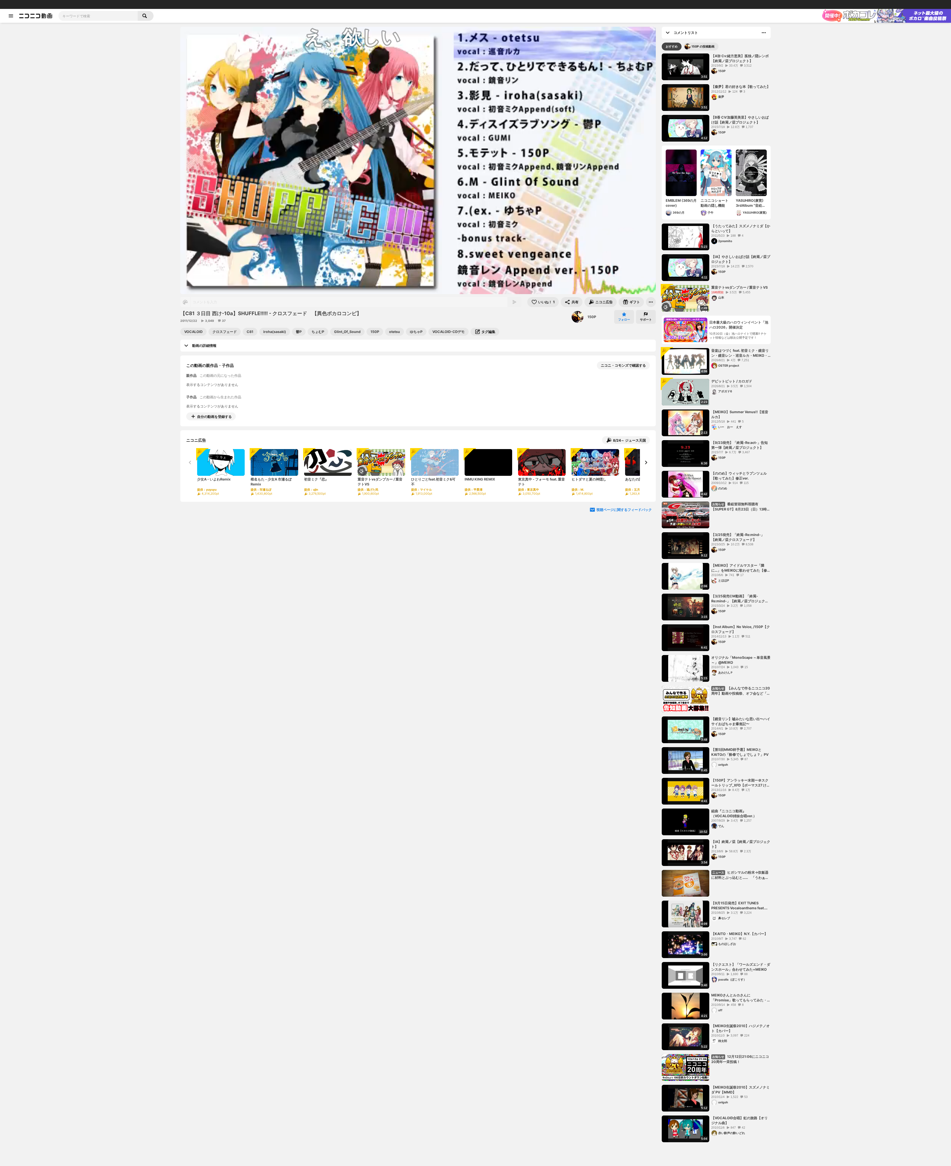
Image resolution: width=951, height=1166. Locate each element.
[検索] (146, 16)
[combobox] (98, 16)
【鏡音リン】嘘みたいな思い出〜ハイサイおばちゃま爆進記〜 (740, 721)
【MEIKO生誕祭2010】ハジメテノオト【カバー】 (740, 1028)
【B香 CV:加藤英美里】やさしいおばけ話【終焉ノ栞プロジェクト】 (740, 119)
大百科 (66, 4)
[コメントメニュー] (764, 33)
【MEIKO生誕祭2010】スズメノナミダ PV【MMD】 (740, 1089)
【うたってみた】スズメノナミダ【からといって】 (740, 228)
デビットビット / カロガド (731, 381)
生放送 (37, 4)
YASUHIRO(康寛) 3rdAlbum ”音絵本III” (751, 203)
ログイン (895, 4)
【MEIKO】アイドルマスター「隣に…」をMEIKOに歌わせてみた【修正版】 (740, 568)
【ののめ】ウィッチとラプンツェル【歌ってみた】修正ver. (739, 475)
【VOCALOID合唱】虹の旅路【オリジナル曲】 (739, 1120)
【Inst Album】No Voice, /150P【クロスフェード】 (740, 629)
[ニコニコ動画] (36, 15)
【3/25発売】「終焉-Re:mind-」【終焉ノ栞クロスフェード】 (737, 537)
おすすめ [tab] (672, 46)
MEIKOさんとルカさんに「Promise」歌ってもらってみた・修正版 (740, 997)
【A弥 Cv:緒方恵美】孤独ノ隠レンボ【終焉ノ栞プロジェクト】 (740, 58)
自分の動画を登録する (214, 416)
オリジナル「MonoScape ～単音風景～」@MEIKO (740, 659)
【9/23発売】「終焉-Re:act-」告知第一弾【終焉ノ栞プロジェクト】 (739, 445)
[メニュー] (651, 302)
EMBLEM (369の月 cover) (681, 202)
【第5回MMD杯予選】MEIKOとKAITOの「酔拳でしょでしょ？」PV (739, 752)
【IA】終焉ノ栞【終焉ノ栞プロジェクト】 (740, 844)
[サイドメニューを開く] (11, 16)
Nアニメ (88, 4)
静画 (27, 4)
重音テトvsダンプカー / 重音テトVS (739, 287)
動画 (19, 4)
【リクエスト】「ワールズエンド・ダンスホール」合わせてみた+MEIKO (740, 966)
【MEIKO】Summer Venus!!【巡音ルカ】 (739, 414)
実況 (77, 4)
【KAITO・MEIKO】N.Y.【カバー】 (739, 934)
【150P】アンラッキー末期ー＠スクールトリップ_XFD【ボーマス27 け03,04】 (739, 782)
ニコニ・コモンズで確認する (623, 365)
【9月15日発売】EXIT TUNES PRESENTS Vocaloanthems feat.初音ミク (739, 905)
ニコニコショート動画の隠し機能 (714, 202)
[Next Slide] (646, 462)
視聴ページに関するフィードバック (624, 509)
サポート (646, 319)
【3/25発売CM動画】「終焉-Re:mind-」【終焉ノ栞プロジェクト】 (738, 598)
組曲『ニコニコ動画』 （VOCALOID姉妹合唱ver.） (734, 813)
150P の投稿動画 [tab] (702, 46)
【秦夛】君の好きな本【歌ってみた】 (740, 86)
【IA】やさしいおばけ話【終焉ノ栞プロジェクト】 (740, 259)
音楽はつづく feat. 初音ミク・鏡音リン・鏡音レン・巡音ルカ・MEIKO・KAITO (740, 353)
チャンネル (52, 4)
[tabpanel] (716, 597)
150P (591, 317)
